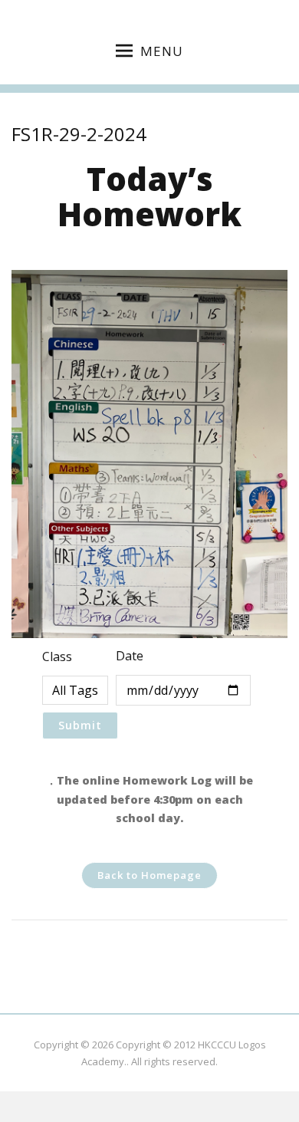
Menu (161, 51)
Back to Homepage (149, 875)
